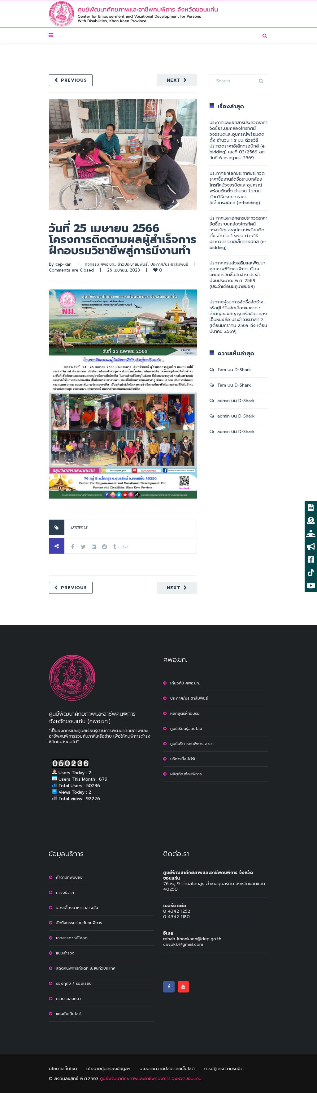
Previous (74, 80)
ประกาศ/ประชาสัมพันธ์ (169, 264)
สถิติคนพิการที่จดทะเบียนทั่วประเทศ (85, 968)
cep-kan (63, 264)
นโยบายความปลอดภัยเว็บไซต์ (167, 1068)
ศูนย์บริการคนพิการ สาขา (192, 744)
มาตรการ (79, 527)
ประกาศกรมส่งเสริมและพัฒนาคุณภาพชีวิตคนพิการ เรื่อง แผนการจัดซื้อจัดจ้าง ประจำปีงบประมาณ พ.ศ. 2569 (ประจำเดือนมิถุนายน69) (237, 275)
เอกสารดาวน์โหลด (72, 938)
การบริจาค (65, 892)
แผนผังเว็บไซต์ (68, 1014)
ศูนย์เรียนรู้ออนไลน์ (186, 728)
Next (173, 80)
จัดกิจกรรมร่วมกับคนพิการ (79, 923)
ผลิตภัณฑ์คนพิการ (186, 774)
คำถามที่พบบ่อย (69, 877)
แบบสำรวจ (65, 953)
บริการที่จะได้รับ (183, 759)
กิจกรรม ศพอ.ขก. (100, 264)
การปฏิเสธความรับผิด (224, 1068)
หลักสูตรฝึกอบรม (185, 713)
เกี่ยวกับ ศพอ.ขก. (185, 683)
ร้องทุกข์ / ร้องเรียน (74, 983)
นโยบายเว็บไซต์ (63, 1068)
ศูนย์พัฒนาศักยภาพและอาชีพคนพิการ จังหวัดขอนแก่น (151, 1078)
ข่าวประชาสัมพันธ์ (133, 264)
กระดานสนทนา (68, 998)
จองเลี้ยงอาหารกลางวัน (77, 908)
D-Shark (243, 369)
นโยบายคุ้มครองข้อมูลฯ (108, 1068)
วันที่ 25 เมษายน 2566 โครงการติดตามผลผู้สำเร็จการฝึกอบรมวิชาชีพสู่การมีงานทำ (122, 239)
